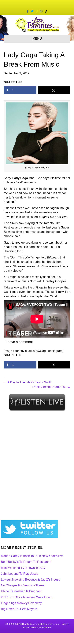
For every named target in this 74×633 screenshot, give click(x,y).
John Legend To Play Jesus (19, 573)
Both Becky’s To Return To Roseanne (26, 561)
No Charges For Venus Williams (22, 585)
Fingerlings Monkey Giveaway (21, 603)
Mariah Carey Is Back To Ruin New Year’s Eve (32, 556)
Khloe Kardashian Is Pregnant (21, 591)
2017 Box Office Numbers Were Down (26, 597)
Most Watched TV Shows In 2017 (23, 567)
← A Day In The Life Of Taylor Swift (27, 382)
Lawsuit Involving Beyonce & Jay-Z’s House (30, 579)
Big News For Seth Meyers (19, 609)
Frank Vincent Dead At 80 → (51, 386)
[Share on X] (54, 90)
